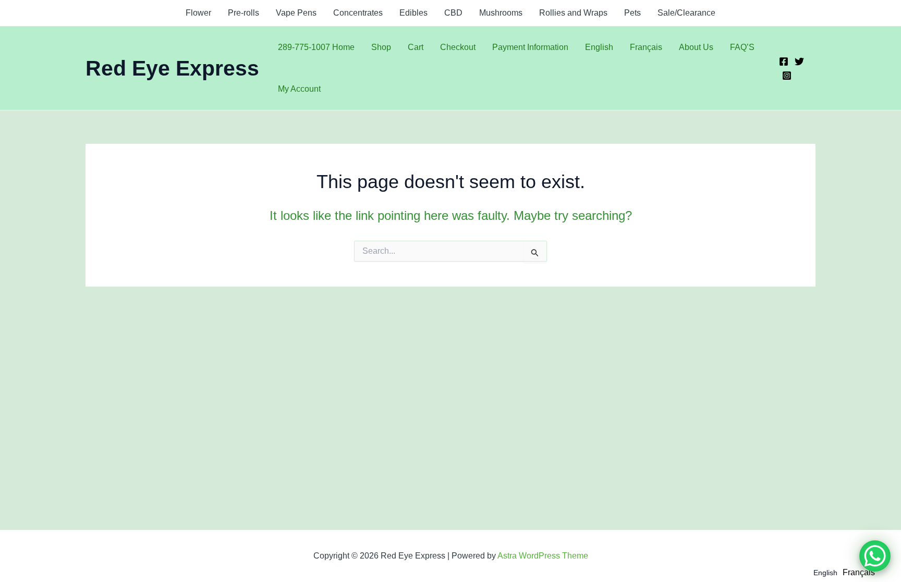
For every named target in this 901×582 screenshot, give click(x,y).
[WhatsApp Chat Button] (875, 556)
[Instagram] (787, 75)
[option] (858, 572)
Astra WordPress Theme (542, 555)
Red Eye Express (172, 68)
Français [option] (859, 572)
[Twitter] (799, 61)
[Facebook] (783, 61)
